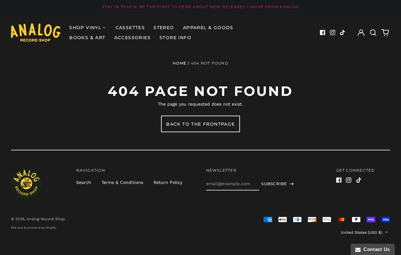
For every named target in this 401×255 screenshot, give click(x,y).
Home (179, 63)
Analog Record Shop (46, 219)
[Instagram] (333, 32)
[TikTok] (342, 32)
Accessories (132, 37)
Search (83, 182)
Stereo (164, 27)
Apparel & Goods (208, 27)
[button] (373, 33)
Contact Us (375, 249)
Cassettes (130, 27)
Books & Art (87, 37)
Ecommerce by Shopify (40, 227)
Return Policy (168, 182)
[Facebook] (322, 32)
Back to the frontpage (200, 124)
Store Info (175, 37)
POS (14, 227)
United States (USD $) (362, 232)
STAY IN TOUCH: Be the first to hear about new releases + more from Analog (200, 6)
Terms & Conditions (122, 182)
